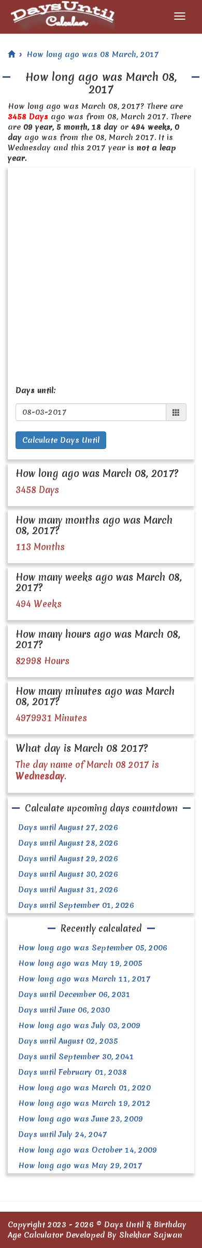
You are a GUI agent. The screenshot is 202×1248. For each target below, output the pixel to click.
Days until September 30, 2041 (76, 1056)
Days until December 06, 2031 (74, 994)
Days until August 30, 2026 (68, 874)
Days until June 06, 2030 (64, 1010)
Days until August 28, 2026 (68, 843)
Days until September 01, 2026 (76, 905)
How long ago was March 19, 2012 (84, 1103)
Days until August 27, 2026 (68, 827)
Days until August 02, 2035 (68, 1041)
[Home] (11, 54)
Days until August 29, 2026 (68, 858)
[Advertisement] (101, 274)
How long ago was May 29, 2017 (80, 1165)
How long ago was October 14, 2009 (87, 1150)
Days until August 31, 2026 (68, 890)
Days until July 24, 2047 (62, 1134)
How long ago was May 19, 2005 (80, 963)
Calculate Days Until (60, 440)
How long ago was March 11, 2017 (84, 979)
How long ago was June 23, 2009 (80, 1119)
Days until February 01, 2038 (72, 1072)
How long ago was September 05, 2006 (92, 948)
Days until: (36, 390)
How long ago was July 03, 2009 (79, 1025)
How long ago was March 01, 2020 (84, 1088)
